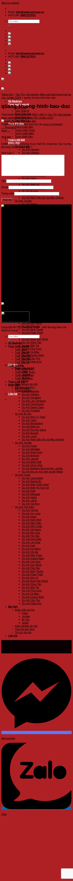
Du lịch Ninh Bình (31, 278)
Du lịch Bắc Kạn (31, 291)
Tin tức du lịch (23, 632)
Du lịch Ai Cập (23, 413)
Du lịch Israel (22, 475)
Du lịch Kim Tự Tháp (33, 417)
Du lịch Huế (28, 303)
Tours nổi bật (16, 139)
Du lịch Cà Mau (30, 352)
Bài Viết (13, 606)
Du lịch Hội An (30, 310)
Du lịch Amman (30, 455)
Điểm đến (14, 385)
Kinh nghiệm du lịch (26, 384)
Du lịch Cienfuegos (33, 404)
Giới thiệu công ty (18, 263)
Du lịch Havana (30, 149)
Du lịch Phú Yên (31, 568)
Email (4, 187)
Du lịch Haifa (29, 255)
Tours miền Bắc (24, 127)
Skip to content (10, 3)
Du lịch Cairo (29, 178)
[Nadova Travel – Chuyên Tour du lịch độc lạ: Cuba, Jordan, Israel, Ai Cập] (36, 209)
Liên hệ (12, 393)
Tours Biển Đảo (24, 136)
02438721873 (23, 221)
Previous (8, 127)
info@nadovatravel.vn (30, 12)
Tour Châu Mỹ (23, 356)
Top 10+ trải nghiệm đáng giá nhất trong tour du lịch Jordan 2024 (36, 116)
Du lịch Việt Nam (24, 507)
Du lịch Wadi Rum (32, 452)
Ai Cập (26, 619)
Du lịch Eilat (28, 249)
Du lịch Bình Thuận (32, 329)
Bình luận (7, 153)
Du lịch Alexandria (32, 423)
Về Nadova (15, 101)
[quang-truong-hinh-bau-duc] (18, 121)
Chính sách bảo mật (19, 269)
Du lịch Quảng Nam (33, 316)
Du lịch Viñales (30, 152)
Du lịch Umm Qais (32, 223)
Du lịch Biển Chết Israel (35, 484)
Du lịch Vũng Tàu (31, 342)
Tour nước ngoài (18, 346)
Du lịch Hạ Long (31, 271)
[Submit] (9, 25)
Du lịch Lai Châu (31, 300)
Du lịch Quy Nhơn (32, 323)
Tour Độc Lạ (22, 362)
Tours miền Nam (24, 133)
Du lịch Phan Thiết (32, 332)
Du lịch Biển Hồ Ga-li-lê (35, 246)
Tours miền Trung (25, 130)
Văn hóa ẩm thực (25, 629)
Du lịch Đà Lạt (30, 577)
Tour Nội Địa (16, 365)
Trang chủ (7, 94)
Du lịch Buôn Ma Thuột (35, 339)
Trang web (7, 193)
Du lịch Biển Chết (31, 462)
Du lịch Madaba (31, 449)
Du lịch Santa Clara (33, 407)
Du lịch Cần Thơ (31, 358)
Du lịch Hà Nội (30, 510)
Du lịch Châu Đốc (32, 361)
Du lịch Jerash (30, 217)
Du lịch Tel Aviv (31, 262)
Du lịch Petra (29, 204)
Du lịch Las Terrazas (34, 401)
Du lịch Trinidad (31, 410)
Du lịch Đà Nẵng (31, 307)
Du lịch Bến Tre (30, 345)
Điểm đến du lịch (24, 610)
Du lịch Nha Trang (32, 313)
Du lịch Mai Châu (31, 281)
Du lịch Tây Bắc (31, 294)
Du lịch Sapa (29, 275)
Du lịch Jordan (23, 201)
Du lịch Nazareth (31, 481)
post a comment (52, 124)
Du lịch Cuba (22, 388)
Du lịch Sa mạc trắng (34, 430)
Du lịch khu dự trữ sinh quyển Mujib (42, 230)
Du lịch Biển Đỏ (31, 184)
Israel (25, 381)
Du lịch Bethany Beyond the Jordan (42, 468)
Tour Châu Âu (22, 359)
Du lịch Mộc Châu (32, 284)
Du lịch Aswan (30, 191)
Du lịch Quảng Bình (33, 355)
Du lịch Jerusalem (32, 236)
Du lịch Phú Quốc (32, 348)
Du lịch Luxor (29, 436)
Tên (3, 181)
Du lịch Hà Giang (31, 287)
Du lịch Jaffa (29, 258)
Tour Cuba (21, 349)
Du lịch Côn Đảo (31, 320)
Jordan (26, 616)
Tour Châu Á (22, 111)
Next (5, 130)
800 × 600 (38, 114)
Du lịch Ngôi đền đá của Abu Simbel (43, 197)
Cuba (25, 613)
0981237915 (28, 15)
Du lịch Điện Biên (32, 297)
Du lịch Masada (31, 252)
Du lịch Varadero (31, 397)
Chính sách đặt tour (19, 266)
